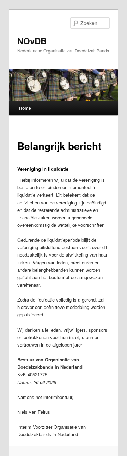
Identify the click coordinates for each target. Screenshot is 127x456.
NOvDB (32, 41)
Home (25, 108)
